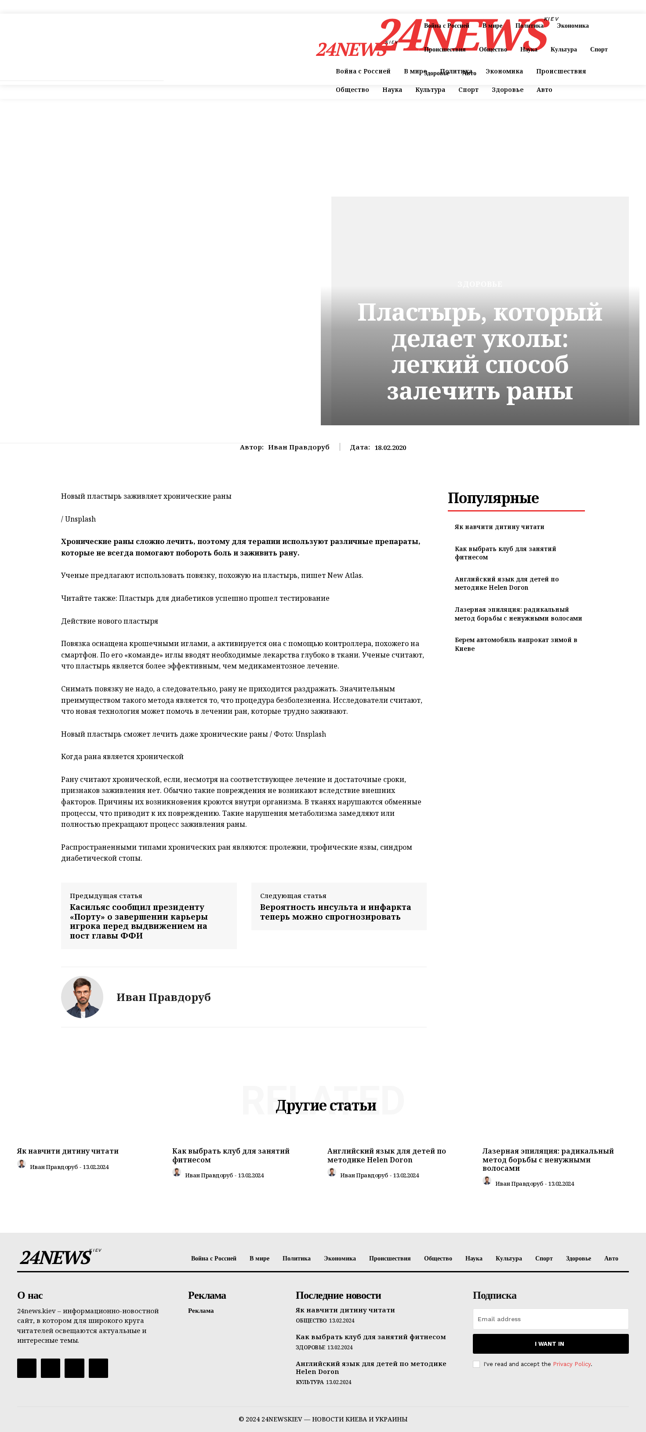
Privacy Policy (572, 1364)
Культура (310, 1382)
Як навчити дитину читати (499, 526)
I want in (549, 1344)
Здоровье (480, 284)
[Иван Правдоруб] (82, 997)
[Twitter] (74, 1368)
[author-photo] (23, 1166)
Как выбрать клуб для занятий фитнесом (231, 1155)
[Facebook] (26, 1368)
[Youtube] (98, 1368)
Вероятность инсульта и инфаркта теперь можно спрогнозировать (335, 911)
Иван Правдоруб (299, 447)
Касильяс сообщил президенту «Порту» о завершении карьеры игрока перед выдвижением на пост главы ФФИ (139, 921)
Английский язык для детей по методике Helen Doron (507, 583)
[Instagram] (50, 1368)
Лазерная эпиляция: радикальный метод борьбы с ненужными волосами (518, 613)
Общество (311, 1320)
